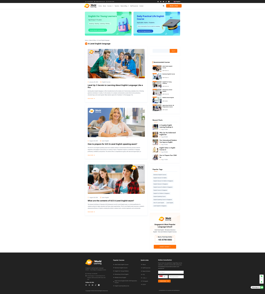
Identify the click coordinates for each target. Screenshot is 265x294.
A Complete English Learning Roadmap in (166, 126)
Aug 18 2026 (164, 152)
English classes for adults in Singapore (163, 181)
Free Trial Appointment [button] (144, 31)
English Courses (106, 82)
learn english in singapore (160, 205)
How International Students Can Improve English (168, 141)
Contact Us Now (164, 246)
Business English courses (160, 174)
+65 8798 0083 (165, 240)
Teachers (117, 6)
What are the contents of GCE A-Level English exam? (111, 200)
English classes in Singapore (161, 184)
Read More (90, 98)
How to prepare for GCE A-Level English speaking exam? (112, 144)
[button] (163, 6)
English (178, 1)
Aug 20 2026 (164, 137)
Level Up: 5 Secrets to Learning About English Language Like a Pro (115, 86)
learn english (170, 202)
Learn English (105, 141)
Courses (109, 6)
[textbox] (162, 277)
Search (173, 51)
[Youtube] (163, 1)
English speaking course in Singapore (163, 199)
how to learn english (159, 202)
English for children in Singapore (161, 193)
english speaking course (160, 196)
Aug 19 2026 (164, 144)
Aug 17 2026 (164, 159)
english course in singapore (160, 190)
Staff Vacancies (134, 6)
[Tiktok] (166, 1)
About (104, 6)
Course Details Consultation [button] (97, 30)
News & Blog (124, 6)
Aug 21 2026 (164, 129)
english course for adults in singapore (163, 187)
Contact (141, 6)
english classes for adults (160, 177)
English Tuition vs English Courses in (167, 149)
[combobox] (163, 276)
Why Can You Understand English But (167, 134)
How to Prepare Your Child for (168, 156)
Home (100, 6)
